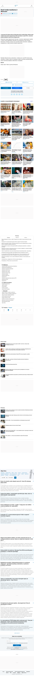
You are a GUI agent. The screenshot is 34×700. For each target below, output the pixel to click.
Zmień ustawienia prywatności (20, 657)
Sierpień (10, 293)
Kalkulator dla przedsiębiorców (7, 253)
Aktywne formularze (7, 268)
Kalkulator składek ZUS (5, 261)
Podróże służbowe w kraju (6, 283)
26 (12, 296)
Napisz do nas (26, 82)
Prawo (19, 460)
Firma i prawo (3, 328)
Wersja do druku (9, 82)
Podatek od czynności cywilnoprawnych (8, 285)
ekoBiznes (2, 461)
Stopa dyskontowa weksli (6, 287)
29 (25, 296)
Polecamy (3, 394)
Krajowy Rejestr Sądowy (6, 275)
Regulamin (28, 657)
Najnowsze (17, 223)
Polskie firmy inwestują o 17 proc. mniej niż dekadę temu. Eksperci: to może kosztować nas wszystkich (16, 243)
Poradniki (6, 461)
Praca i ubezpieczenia (13, 460)
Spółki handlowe (4, 271)
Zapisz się (17, 631)
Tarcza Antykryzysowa (12, 461)
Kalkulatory (5, 251)
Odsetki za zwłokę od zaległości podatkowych (9, 279)
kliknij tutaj (22, 635)
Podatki (22, 460)
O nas (3, 657)
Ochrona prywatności (9, 657)
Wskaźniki (5, 277)
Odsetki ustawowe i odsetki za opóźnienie (8, 278)
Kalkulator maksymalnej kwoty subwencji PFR (9, 264)
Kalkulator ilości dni (5, 265)
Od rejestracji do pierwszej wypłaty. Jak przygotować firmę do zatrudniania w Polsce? (15, 238)
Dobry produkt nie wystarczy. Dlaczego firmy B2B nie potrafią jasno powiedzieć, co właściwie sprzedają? (16, 232)
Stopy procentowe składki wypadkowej (8, 281)
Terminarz (5, 293)
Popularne (8, 223)
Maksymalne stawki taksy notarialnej (7, 286)
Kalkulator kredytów (5, 260)
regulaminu (17, 629)
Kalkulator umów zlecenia (6, 256)
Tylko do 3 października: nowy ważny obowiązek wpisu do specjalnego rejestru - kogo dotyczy (16, 237)
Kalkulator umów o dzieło (6, 257)
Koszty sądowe (4, 272)
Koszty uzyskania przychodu (6, 282)
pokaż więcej (17, 619)
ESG (18, 461)
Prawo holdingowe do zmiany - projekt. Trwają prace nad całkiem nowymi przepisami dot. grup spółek (16, 226)
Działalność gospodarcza (5, 460)
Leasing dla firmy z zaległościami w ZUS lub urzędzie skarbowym (12, 245)
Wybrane (25, 223)
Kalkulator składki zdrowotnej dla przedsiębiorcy (9, 252)
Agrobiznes (26, 460)
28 (21, 296)
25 (8, 296)
